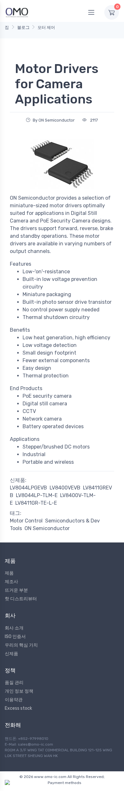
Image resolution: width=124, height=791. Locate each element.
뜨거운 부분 (16, 590)
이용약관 (14, 699)
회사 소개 (14, 628)
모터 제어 (46, 27)
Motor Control (26, 521)
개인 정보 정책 (19, 691)
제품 (9, 573)
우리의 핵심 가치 (21, 645)
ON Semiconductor (47, 528)
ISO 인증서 (15, 636)
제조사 (11, 581)
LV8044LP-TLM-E (37, 495)
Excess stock (18, 708)
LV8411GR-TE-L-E (36, 503)
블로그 (23, 27)
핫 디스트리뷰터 (21, 599)
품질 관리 (14, 682)
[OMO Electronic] (17, 12)
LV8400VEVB (65, 488)
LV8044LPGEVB (28, 488)
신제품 (11, 653)
